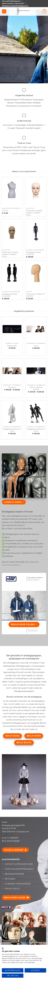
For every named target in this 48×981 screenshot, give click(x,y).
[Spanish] (19, 907)
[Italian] (16, 907)
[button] (4, 11)
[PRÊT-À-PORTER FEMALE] (36, 370)
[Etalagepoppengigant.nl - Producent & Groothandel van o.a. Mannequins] (24, 11)
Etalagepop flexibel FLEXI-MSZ (9, 295)
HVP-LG (5, 210)
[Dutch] (3, 907)
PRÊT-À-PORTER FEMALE (36, 388)
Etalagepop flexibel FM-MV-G (36, 430)
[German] (13, 907)
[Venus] (36, 329)
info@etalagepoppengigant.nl (15, 6)
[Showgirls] (12, 370)
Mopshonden (12, 346)
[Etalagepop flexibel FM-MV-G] (36, 412)
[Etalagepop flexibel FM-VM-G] (12, 412)
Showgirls (12, 387)
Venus (36, 346)
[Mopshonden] (12, 329)
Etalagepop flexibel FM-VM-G (12, 430)
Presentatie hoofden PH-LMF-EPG (35, 295)
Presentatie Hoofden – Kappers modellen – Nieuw (35, 212)
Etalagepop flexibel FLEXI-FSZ (33, 253)
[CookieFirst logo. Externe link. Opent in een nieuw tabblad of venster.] (3, 948)
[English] (6, 907)
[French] (9, 907)
